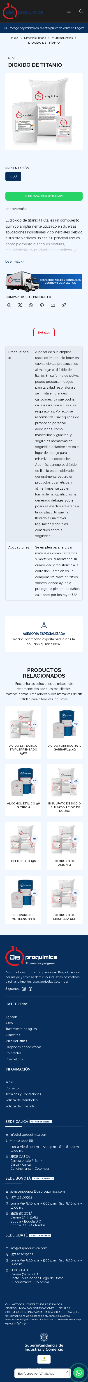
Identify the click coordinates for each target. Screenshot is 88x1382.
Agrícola (11, 1017)
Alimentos (12, 1035)
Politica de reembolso (21, 1100)
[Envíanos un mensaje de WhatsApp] (78, 1372)
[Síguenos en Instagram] (24, 989)
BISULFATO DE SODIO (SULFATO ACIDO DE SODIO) (64, 807)
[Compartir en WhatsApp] (31, 305)
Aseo (9, 1023)
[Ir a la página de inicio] (23, 11)
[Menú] (69, 11)
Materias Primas (35, 38)
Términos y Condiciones (23, 1094)
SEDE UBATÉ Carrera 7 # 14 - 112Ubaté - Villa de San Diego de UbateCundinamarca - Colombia (36, 1276)
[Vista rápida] (34, 723)
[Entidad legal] (44, 1342)
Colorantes (13, 1053)
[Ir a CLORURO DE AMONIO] (64, 839)
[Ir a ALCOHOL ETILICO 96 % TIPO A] (23, 782)
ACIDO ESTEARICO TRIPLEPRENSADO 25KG (23, 749)
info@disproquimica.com (28, 1134)
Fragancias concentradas (23, 1047)
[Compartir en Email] (53, 305)
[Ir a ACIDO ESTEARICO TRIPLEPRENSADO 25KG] (23, 724)
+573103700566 (21, 1140)
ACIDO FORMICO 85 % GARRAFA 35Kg (64, 747)
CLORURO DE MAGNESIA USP (64, 917)
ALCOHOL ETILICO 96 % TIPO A (23, 805)
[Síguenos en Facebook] (30, 989)
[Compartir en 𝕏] (20, 305)
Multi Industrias (62, 38)
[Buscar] (81, 11)
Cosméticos (14, 1059)
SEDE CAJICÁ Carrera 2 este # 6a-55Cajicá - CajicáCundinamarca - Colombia (29, 1162)
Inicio (14, 38)
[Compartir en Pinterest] (42, 305)
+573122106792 (21, 1197)
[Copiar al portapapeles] (63, 305)
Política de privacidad (21, 1106)
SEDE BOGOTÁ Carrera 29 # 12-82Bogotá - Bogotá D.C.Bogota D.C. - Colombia (27, 1219)
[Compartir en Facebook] (9, 305)
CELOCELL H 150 (23, 861)
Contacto (12, 1088)
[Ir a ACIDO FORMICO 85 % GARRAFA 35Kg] (64, 724)
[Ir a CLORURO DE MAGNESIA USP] (64, 893)
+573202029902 (21, 1254)
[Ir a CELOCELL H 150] (23, 839)
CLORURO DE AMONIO (65, 863)
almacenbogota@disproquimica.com (37, 1191)
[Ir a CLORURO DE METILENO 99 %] (23, 893)
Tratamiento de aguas (21, 1029)
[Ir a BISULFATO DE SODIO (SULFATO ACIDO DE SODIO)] (64, 782)
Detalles (44, 332)
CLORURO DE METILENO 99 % (23, 917)
